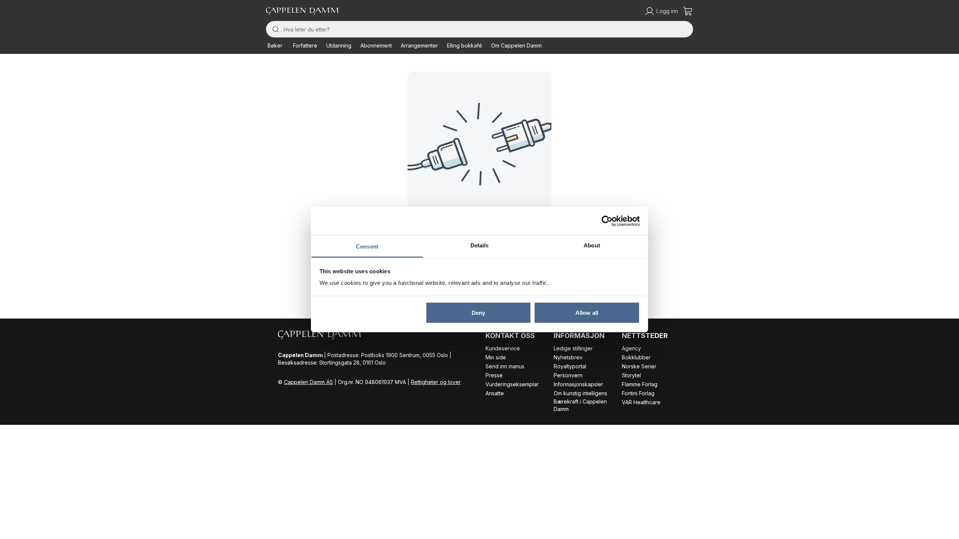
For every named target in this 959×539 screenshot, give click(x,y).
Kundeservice (502, 348)
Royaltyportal (570, 366)
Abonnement (376, 45)
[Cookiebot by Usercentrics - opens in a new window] (607, 220)
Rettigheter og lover (436, 382)
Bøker (274, 45)
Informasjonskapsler (578, 384)
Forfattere (305, 45)
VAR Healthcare (641, 402)
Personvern (568, 375)
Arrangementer (419, 45)
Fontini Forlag (638, 393)
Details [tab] (480, 245)
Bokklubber (636, 357)
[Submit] (275, 29)
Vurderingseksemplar (512, 384)
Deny (478, 312)
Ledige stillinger (573, 348)
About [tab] (592, 245)
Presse (494, 375)
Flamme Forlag (639, 384)
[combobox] (479, 29)
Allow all (586, 312)
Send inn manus (504, 366)
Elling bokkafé (464, 45)
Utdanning (338, 45)
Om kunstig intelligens (580, 393)
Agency (631, 348)
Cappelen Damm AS (308, 382)
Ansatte (494, 393)
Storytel (631, 375)
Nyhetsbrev (568, 357)
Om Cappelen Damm (516, 45)
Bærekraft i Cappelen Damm (580, 405)
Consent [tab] (367, 246)
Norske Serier (639, 366)
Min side (495, 357)
